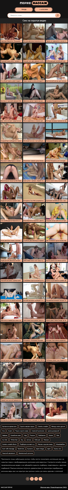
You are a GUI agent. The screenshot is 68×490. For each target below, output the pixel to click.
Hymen (51, 435)
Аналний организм (38, 431)
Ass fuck (4, 440)
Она (3, 431)
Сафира (4, 435)
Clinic (57, 435)
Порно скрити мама (21, 431)
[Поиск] (57, 15)
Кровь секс (57, 449)
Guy (22, 440)
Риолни (32, 435)
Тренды (23, 9)
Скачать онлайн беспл (9, 444)
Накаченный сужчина (25, 453)
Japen (49, 449)
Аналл (10, 431)
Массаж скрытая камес (45, 444)
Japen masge (40, 449)
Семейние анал (15, 435)
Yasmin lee (21, 449)
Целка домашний (53, 431)
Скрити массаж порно (27, 426)
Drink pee (37, 440)
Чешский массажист (8, 453)
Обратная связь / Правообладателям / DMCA (53, 487)
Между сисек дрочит (58, 426)
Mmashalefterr (60, 444)
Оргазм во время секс (9, 426)
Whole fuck (14, 440)
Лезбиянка (41, 435)
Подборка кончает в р (27, 444)
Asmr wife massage (8, 449)
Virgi (25, 435)
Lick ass (28, 440)
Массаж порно (6, 487)
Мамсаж (46, 440)
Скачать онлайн (43, 426)
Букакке (30, 449)
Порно (33, 3)
